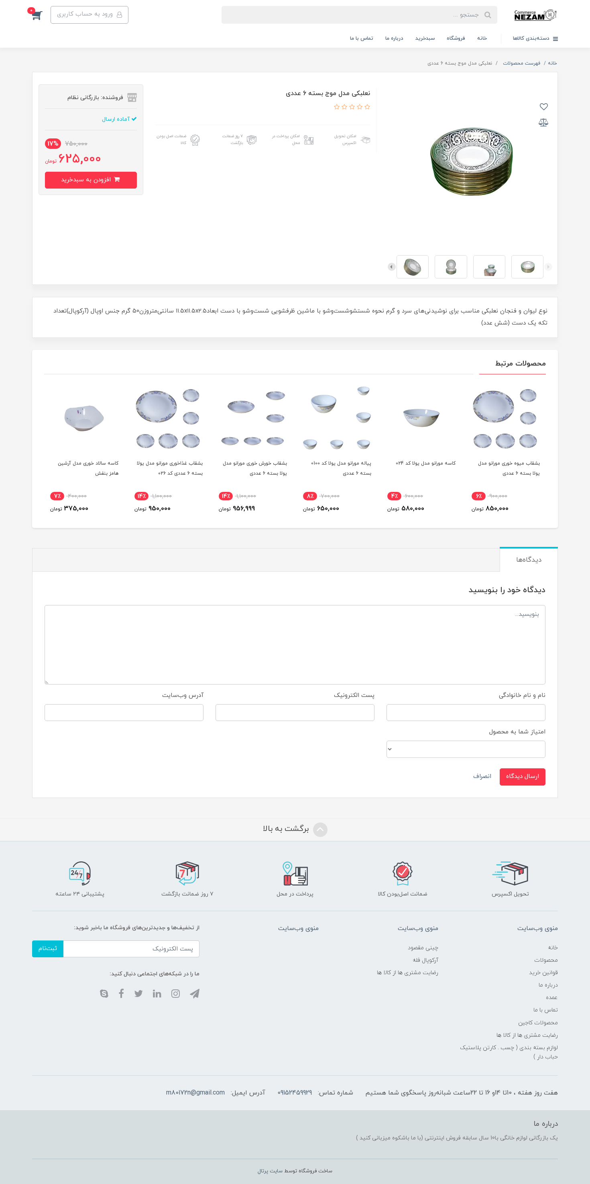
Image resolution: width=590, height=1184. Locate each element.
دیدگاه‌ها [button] (528, 560)
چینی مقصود (423, 948)
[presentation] (548, 267)
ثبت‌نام (48, 948)
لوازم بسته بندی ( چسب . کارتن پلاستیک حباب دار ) (509, 1052)
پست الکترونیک (354, 695)
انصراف (482, 776)
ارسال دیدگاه (522, 776)
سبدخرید (425, 38)
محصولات (546, 960)
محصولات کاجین (538, 1023)
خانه (482, 38)
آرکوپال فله (425, 960)
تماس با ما (361, 38)
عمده (552, 997)
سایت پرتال (270, 1171)
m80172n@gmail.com (195, 1093)
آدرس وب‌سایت (182, 695)
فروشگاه (456, 38)
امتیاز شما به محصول (517, 732)
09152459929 (294, 1093)
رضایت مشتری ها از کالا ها (527, 1035)
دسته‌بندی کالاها (532, 38)
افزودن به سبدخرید (87, 180)
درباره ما (394, 38)
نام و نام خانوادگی (522, 695)
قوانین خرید (543, 973)
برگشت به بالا (287, 829)
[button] (41, 15)
